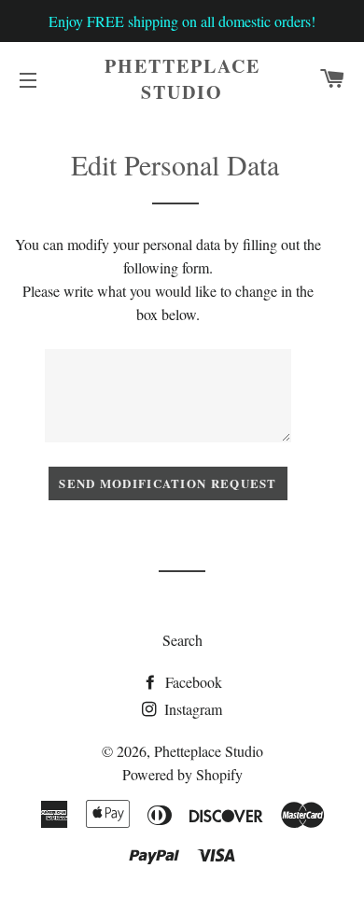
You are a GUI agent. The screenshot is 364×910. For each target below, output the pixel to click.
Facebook (191, 682)
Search (182, 640)
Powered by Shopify (182, 774)
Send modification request (168, 483)
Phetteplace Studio (182, 79)
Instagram (191, 709)
